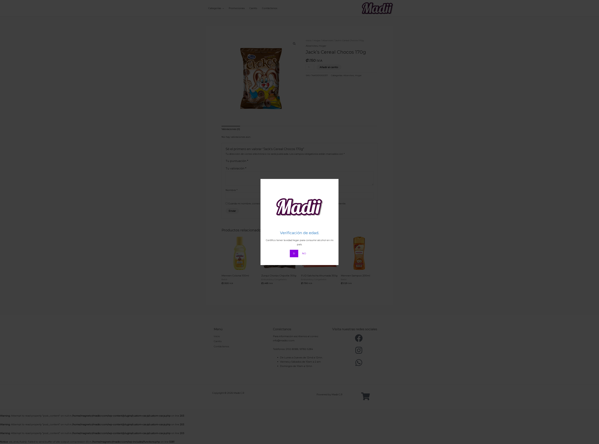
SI (294, 253)
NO (304, 253)
